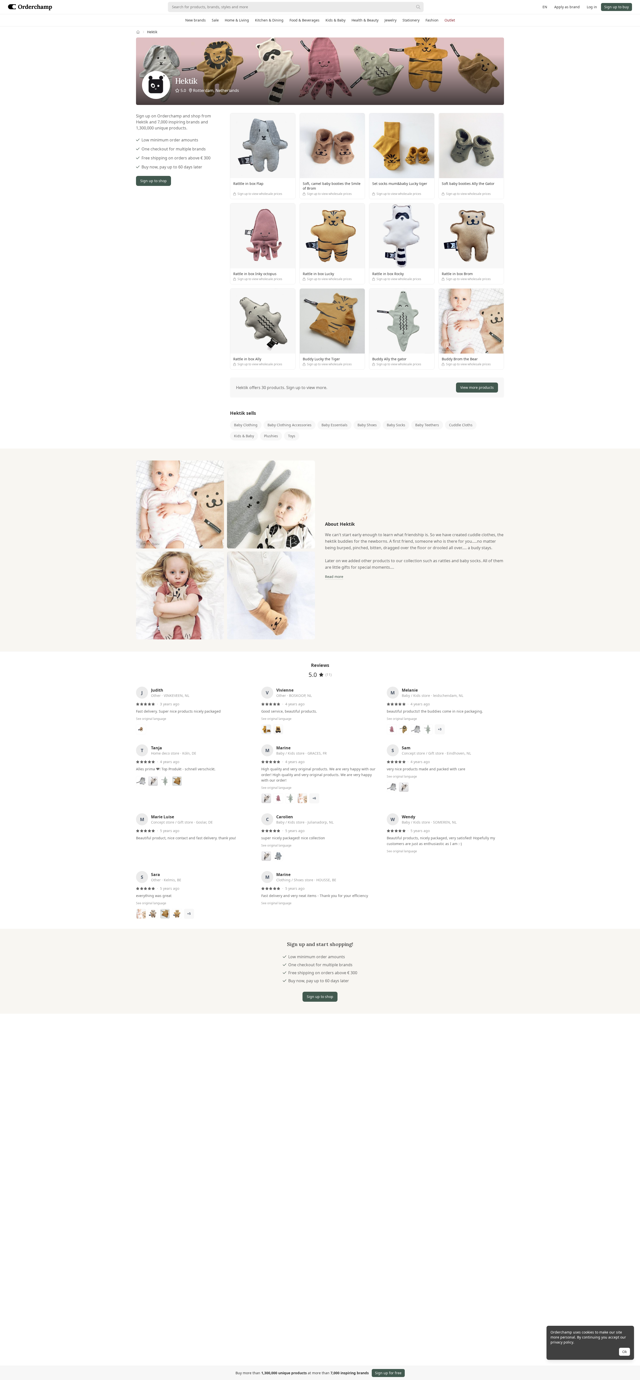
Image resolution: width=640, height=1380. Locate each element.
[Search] (418, 6)
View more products (477, 387)
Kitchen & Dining (269, 20)
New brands (195, 20)
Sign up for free (388, 1373)
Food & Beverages (305, 20)
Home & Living (237, 20)
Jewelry (390, 20)
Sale (215, 20)
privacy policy (561, 1342)
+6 (314, 798)
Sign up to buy (616, 6)
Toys (291, 436)
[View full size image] (180, 504)
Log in (592, 6)
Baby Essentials (335, 425)
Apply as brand (567, 6)
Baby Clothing (246, 425)
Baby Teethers (427, 425)
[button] (367, 388)
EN (544, 6)
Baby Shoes (367, 425)
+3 (440, 729)
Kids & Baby (336, 20)
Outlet (449, 20)
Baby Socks (396, 425)
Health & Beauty (365, 20)
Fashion (432, 20)
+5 (189, 914)
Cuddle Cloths (460, 425)
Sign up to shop (153, 180)
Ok (624, 1351)
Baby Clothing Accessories (290, 425)
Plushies (271, 436)
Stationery (411, 20)
